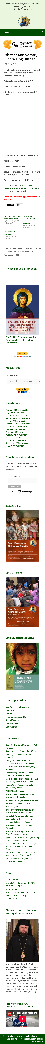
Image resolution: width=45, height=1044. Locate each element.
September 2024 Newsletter (18, 418)
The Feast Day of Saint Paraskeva (20, 892)
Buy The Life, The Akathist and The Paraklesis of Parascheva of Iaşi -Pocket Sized (21, 340)
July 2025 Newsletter (15, 413)
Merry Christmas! (13, 889)
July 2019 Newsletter (15, 446)
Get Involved (11, 727)
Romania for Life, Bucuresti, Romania (22, 800)
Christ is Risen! (12, 879)
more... (32, 992)
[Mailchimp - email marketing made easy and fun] (20, 494)
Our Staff (10, 710)
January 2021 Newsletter (16, 440)
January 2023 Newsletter (17, 426)
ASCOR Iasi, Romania (15, 791)
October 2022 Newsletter (17, 429)
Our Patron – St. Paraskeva (17, 707)
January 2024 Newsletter (17, 421)
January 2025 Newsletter (16, 415)
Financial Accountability (16, 717)
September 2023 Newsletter (18, 424)
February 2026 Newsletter (17, 410)
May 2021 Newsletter (15, 437)
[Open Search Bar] (42, 31)
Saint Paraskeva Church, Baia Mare (21, 751)
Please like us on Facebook (21, 268)
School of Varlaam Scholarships (19, 816)
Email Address (14, 476)
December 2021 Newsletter (17, 432)
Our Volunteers (12, 723)
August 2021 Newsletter (16, 435)
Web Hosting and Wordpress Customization (24, 1039)
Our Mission (11, 713)
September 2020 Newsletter (18, 443)
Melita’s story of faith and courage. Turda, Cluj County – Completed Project (21, 846)
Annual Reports (12, 720)
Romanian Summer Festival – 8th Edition (23, 248)
